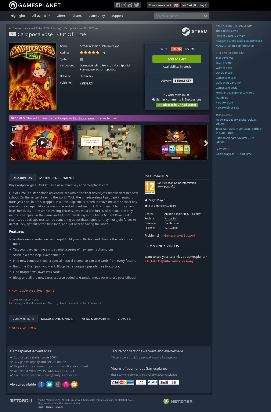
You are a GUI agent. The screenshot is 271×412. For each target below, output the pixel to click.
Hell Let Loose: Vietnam (230, 36)
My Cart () (189, 5)
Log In (203, 5)
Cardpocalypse (83, 118)
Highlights (18, 16)
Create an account (160, 5)
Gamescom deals (226, 88)
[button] (175, 5)
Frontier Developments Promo (235, 92)
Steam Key (86, 76)
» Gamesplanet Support (178, 235)
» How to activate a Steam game (31, 290)
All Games (15, 28)
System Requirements (56, 178)
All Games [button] (39, 16)
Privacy (59, 406)
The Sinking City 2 (227, 31)
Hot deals (222, 97)
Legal (41, 406)
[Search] (205, 15)
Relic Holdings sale (227, 107)
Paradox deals (225, 102)
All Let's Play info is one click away (169, 261)
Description (22, 178)
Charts (77, 16)
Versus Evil (86, 82)
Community (96, 16)
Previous (12, 142)
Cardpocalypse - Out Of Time (81, 28)
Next (206, 142)
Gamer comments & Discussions (178, 99)
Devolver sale (224, 72)
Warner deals (224, 68)
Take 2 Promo (224, 58)
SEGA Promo (224, 63)
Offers (61, 16)
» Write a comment (22, 327)
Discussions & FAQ (57, 319)
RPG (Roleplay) (52, 28)
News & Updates (96, 319)
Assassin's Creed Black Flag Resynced (239, 41)
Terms (49, 406)
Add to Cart (177, 59)
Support (117, 16)
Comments (23, 319)
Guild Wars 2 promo (228, 82)
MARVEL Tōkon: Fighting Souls (235, 46)
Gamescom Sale (226, 78)
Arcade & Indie (33, 28)
